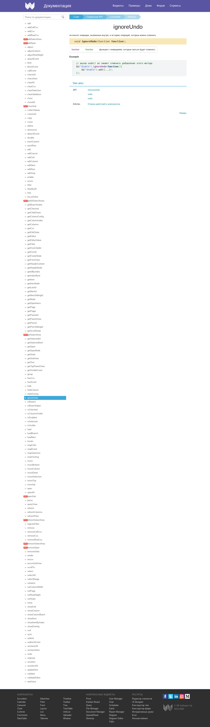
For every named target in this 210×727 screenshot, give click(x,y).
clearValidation (34, 94)
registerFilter (33, 524)
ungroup (31, 658)
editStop (31, 173)
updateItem (32, 670)
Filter (42, 702)
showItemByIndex (35, 622)
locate (30, 441)
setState (31, 599)
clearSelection (34, 90)
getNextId (32, 291)
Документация (57, 5)
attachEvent (33, 59)
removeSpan (33, 547)
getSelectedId (34, 338)
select (30, 571)
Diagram (113, 715)
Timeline (67, 698)
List (42, 712)
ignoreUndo (32, 398)
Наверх (183, 113)
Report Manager (116, 712)
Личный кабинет (140, 718)
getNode (31, 299)
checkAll (31, 74)
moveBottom (33, 465)
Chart (19, 708)
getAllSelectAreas (35, 201)
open (29, 488)
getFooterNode (34, 256)
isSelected (32, 421)
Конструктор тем (140, 705)
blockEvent (32, 67)
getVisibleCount (34, 370)
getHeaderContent (35, 264)
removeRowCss (34, 539)
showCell (31, 606)
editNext (31, 165)
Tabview (44, 718)
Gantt (111, 708)
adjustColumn (33, 51)
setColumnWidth (35, 587)
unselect (31, 662)
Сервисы (175, 5)
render (30, 555)
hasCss (31, 378)
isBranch (31, 402)
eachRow (31, 145)
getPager (31, 311)
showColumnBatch (36, 614)
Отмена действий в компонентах (104, 104)
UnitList (66, 712)
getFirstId (31, 252)
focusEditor (32, 197)
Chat (111, 702)
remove (30, 528)
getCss (30, 228)
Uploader (67, 715)
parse (30, 500)
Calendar (21, 702)
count (30, 122)
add (29, 23)
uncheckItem (33, 650)
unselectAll (32, 666)
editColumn (32, 161)
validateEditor (33, 677)
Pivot (88, 698)
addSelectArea (34, 39)
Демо (148, 5)
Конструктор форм (141, 708)
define (30, 126)
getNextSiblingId (35, 295)
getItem (31, 279)
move (30, 461)
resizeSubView (34, 563)
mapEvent (32, 449)
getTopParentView (36, 366)
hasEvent (31, 382)
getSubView (33, 358)
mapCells (31, 445)
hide (29, 386)
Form (42, 705)
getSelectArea (34, 335)
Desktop (90, 718)
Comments (22, 715)
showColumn (33, 610)
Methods (132, 17)
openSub (31, 496)
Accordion (22, 698)
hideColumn (33, 390)
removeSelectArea (36, 543)
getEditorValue (34, 240)
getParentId (32, 315)
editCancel (32, 153)
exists (30, 181)
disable (30, 137)
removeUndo (33, 551)
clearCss (31, 86)
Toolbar (66, 702)
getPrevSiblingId (35, 327)
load (29, 429)
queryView (32, 504)
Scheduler (114, 705)
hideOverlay (33, 394)
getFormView (33, 260)
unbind (30, 638)
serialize (31, 583)
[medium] (187, 696)
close (29, 98)
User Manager (115, 698)
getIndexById (33, 275)
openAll (30, 492)
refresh (30, 508)
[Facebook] (165, 696)
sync (29, 634)
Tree (65, 705)
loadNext (31, 437)
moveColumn (33, 469)
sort (29, 630)
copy (29, 118)
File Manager (92, 708)
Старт (76, 17)
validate (31, 673)
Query (89, 705)
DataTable (22, 718)
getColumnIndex (35, 220)
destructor (32, 130)
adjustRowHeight (35, 55)
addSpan (31, 43)
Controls (21, 712)
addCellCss (32, 27)
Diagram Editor (116, 718)
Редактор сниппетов (142, 698)
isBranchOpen (34, 405)
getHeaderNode (34, 268)
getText (30, 362)
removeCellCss (34, 532)
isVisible (31, 425)
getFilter (31, 244)
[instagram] (181, 696)
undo (29, 654)
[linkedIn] (176, 696)
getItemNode (33, 283)
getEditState (33, 232)
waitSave (31, 681)
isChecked (32, 409)
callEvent (31, 70)
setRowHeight (34, 595)
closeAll (31, 102)
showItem (32, 618)
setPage (31, 591)
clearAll (30, 82)
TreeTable (68, 708)
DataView (44, 698)
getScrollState (34, 331)
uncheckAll (32, 646)
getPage (31, 307)
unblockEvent (33, 642)
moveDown (32, 472)
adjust (30, 47)
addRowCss (33, 35)
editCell (30, 157)
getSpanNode (33, 350)
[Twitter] (170, 696)
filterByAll (32, 189)
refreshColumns (34, 512)
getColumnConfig (35, 216)
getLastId (31, 287)
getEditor (31, 236)
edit (29, 149)
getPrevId (32, 323)
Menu (42, 715)
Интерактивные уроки (142, 712)
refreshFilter (33, 516)
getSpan (31, 346)
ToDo (111, 721)
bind (29, 63)
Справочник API (95, 17)
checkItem (32, 78)
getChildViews (34, 212)
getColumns (33, 224)
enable (30, 177)
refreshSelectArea (35, 520)
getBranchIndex (34, 204)
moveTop (31, 480)
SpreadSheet (92, 715)
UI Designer (137, 702)
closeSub (31, 106)
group (30, 374)
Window (67, 718)
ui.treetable (115, 17)
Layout (43, 708)
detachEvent (33, 134)
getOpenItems (34, 303)
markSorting (33, 457)
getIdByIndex (33, 271)
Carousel (21, 705)
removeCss (32, 536)
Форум (161, 5)
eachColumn (33, 141)
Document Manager (95, 712)
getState (31, 354)
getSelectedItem (35, 342)
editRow (31, 169)
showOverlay (33, 626)
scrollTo (31, 567)
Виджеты (118, 5)
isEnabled (32, 417)
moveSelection (34, 476)
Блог (134, 715)
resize (30, 559)
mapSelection (33, 453)
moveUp (31, 484)
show (29, 603)
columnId (31, 114)
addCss (31, 31)
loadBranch (32, 433)
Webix (167, 707)
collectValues (33, 110)
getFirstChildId (34, 248)
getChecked (33, 208)
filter (29, 185)
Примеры (134, 5)
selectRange (33, 579)
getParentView (34, 319)
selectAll (31, 575)
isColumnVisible (35, 413)
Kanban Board (93, 702)
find (29, 193)
